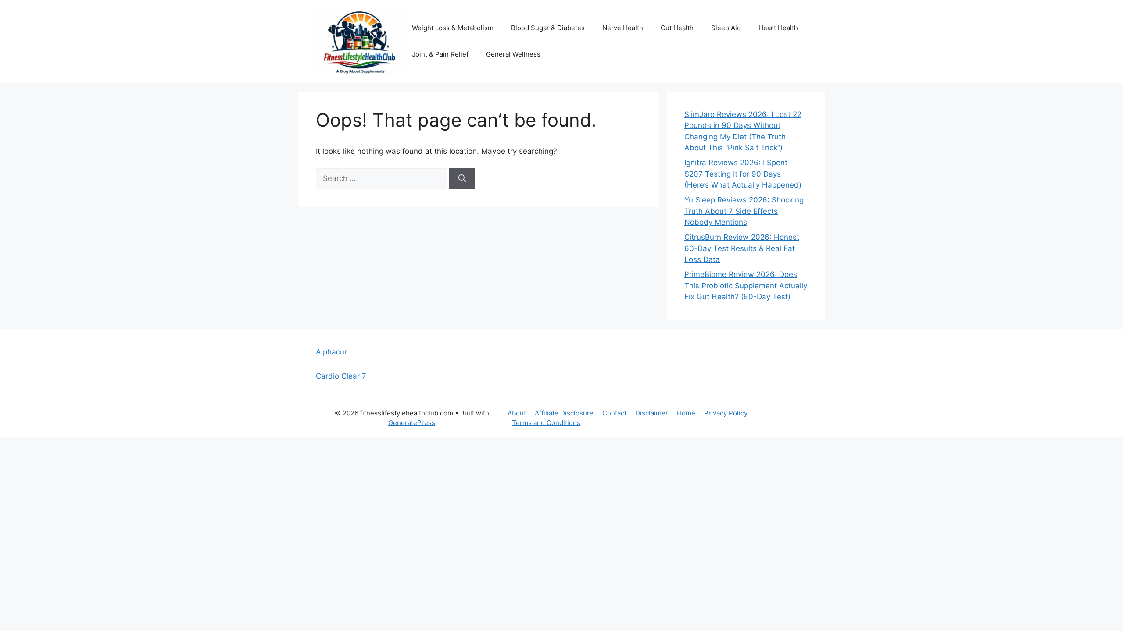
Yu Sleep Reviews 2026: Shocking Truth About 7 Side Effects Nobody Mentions (744, 211)
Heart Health (778, 28)
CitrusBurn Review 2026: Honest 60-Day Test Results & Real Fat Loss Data (741, 248)
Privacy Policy (725, 413)
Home (686, 413)
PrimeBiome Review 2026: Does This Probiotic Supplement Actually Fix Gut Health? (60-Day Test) (745, 285)
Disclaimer (651, 413)
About (517, 413)
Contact (614, 413)
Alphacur (331, 351)
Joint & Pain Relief (440, 54)
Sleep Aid (726, 28)
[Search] (462, 178)
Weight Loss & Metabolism (453, 28)
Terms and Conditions (546, 422)
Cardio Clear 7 (341, 376)
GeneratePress (411, 422)
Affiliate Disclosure (564, 413)
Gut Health (677, 28)
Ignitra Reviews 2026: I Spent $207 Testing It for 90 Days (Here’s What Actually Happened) (742, 173)
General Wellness (513, 54)
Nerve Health (622, 28)
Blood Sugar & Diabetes (548, 28)
